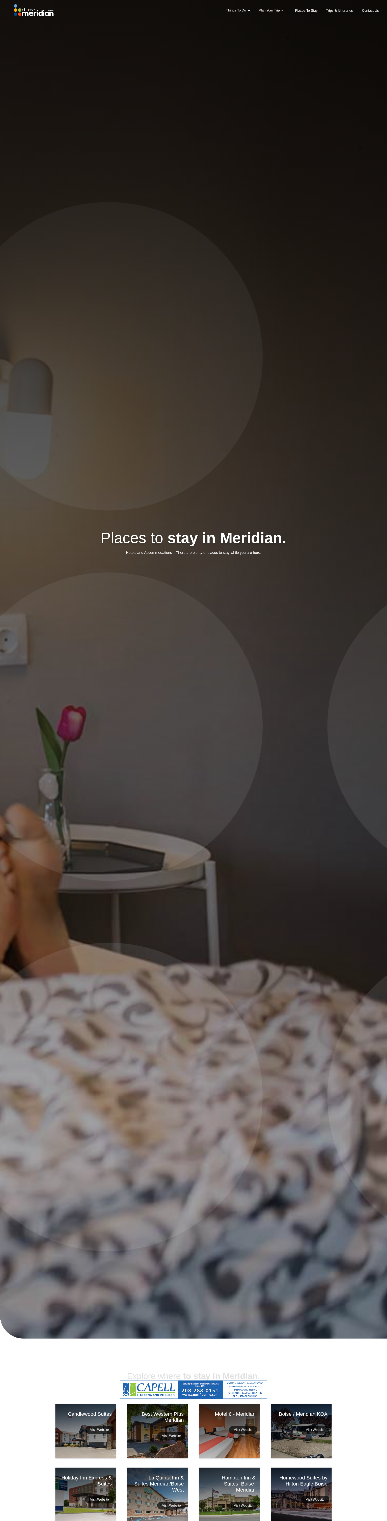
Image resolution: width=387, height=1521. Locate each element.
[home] (34, 8)
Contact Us (370, 11)
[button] (238, 10)
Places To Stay (306, 11)
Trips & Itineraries (339, 11)
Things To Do (236, 10)
